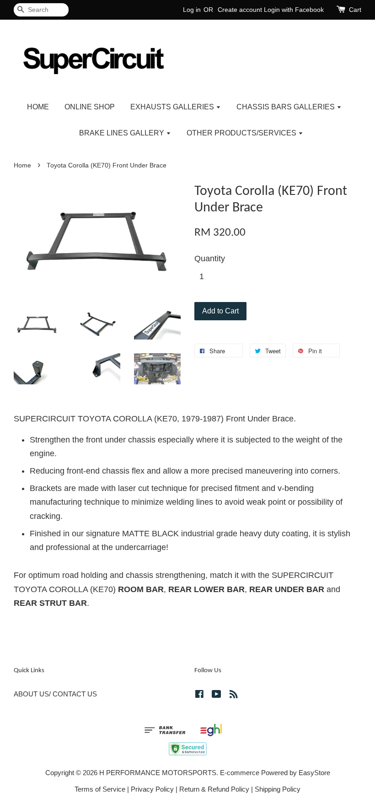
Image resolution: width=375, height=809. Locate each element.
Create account (240, 9)
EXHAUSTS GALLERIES (173, 107)
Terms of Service (100, 789)
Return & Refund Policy (214, 789)
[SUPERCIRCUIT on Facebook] (199, 695)
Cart (355, 9)
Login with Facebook (294, 9)
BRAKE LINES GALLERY (122, 133)
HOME (38, 107)
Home (22, 165)
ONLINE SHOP (89, 107)
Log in (192, 9)
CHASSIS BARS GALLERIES (286, 107)
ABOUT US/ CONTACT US (55, 694)
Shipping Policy (277, 789)
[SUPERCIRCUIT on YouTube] (216, 695)
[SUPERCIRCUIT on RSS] (234, 695)
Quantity (209, 258)
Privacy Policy (152, 789)
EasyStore (314, 773)
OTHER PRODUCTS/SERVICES (242, 133)
